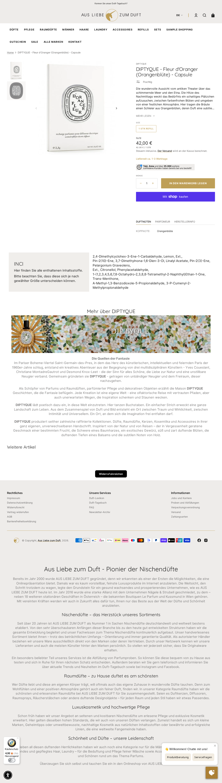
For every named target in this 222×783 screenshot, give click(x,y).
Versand (176, 512)
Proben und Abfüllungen (185, 502)
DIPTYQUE (141, 64)
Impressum (13, 498)
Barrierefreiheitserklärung (21, 521)
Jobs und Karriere (181, 498)
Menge (139, 176)
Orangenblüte (165, 231)
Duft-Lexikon (96, 498)
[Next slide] (116, 108)
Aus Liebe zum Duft (49, 540)
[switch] (11, 760)
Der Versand (165, 150)
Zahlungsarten (179, 516)
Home (10, 52)
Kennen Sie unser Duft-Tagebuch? (111, 3)
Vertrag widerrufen (18, 512)
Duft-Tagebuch (98, 502)
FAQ (91, 507)
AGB (9, 516)
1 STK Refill (148, 129)
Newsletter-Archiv (99, 512)
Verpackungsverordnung (185, 507)
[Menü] (18, 739)
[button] (196, 15)
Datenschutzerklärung (20, 502)
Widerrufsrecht (15, 507)
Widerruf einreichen (111, 473)
